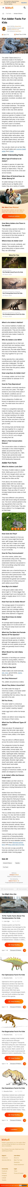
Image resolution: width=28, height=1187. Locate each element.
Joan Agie (6, 921)
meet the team (18, 1160)
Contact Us (5, 1157)
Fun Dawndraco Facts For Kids (13, 1088)
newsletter (17, 1162)
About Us (16, 1157)
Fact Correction (23, 889)
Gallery (5, 52)
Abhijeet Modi (18, 26)
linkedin (4, 1177)
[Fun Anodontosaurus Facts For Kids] (14, 304)
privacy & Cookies (18, 1173)
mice (6, 673)
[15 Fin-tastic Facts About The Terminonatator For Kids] (14, 904)
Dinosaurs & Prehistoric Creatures (11, 291)
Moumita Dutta (8, 978)
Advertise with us (6, 1160)
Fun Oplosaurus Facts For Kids (13, 975)
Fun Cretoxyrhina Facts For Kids (12, 293)
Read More (24, 2)
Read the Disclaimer (9, 889)
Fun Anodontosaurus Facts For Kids (14, 314)
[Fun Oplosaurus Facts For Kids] (14, 963)
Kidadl (3, 13)
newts (20, 673)
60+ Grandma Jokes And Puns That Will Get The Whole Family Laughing (11, 3)
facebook (4, 1171)
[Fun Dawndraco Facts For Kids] (14, 1077)
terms (15, 1171)
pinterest (4, 1173)
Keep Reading (15, 945)
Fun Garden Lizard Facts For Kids (13, 272)
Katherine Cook (15, 29)
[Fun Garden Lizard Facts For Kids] (14, 262)
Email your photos (14, 216)
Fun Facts (8, 13)
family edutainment (19, 1164)
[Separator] (24, 1176)
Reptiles (17, 863)
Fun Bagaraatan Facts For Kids (13, 1031)
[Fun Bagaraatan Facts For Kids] (14, 1020)
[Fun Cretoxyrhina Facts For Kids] (14, 283)
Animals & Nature (7, 270)
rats (3, 673)
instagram (4, 1175)
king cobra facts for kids (16, 844)
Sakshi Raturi (18, 31)
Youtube (4, 1180)
